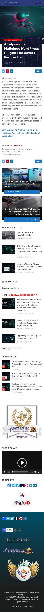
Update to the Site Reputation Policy (25, 233)
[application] (22, 462)
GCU (26, 607)
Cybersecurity (11, 149)
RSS (31, 607)
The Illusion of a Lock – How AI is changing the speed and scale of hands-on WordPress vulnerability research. (29, 305)
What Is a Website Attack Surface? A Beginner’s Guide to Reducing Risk (29, 266)
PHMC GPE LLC (7, 152)
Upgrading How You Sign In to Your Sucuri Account (29, 336)
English (8, 349)
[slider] (20, 471)
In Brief (19, 607)
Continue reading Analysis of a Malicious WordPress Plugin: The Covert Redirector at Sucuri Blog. (21, 133)
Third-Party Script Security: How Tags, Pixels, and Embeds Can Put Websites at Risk (29, 250)
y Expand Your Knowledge (11, 154)
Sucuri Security (19, 152)
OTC (13, 62)
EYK (12, 607)
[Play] (5, 472)
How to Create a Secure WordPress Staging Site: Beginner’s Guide (27, 323)
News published (27, 149)
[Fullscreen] (39, 472)
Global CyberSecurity (13, 40)
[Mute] (35, 472)
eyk (18, 149)
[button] (22, 463)
